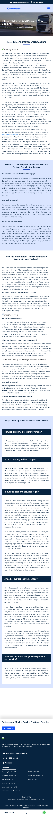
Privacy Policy (41, 799)
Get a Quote (8, 728)
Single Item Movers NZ (36, 775)
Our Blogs (25, 799)
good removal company (10, 134)
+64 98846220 (38, 2)
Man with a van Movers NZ (11, 791)
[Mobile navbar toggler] (48, 8)
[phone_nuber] (26, 812)
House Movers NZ (8, 779)
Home (4, 27)
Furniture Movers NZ (9, 775)
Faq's (20, 799)
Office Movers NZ (34, 772)
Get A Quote (9, 812)
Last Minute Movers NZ (9, 787)
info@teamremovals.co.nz (21, 2)
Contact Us (32, 799)
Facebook (9, 763)
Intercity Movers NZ (8, 783)
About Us (15, 799)
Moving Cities (32, 779)
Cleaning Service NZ (9, 772)
